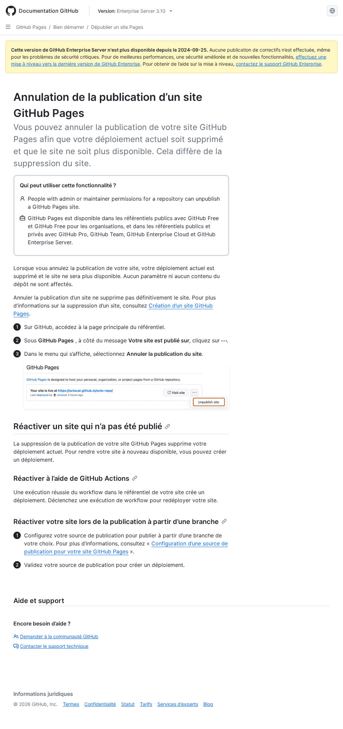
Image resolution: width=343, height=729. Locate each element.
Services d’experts (177, 704)
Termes (71, 704)
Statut (128, 704)
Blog (208, 704)
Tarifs (146, 704)
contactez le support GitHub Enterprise (278, 64)
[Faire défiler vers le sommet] (328, 714)
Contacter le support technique (54, 646)
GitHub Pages (31, 27)
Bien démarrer (68, 27)
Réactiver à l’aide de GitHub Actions (71, 478)
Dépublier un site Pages (117, 27)
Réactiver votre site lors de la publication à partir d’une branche (116, 522)
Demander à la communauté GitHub (59, 636)
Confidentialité (100, 704)
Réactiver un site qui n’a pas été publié (87, 426)
